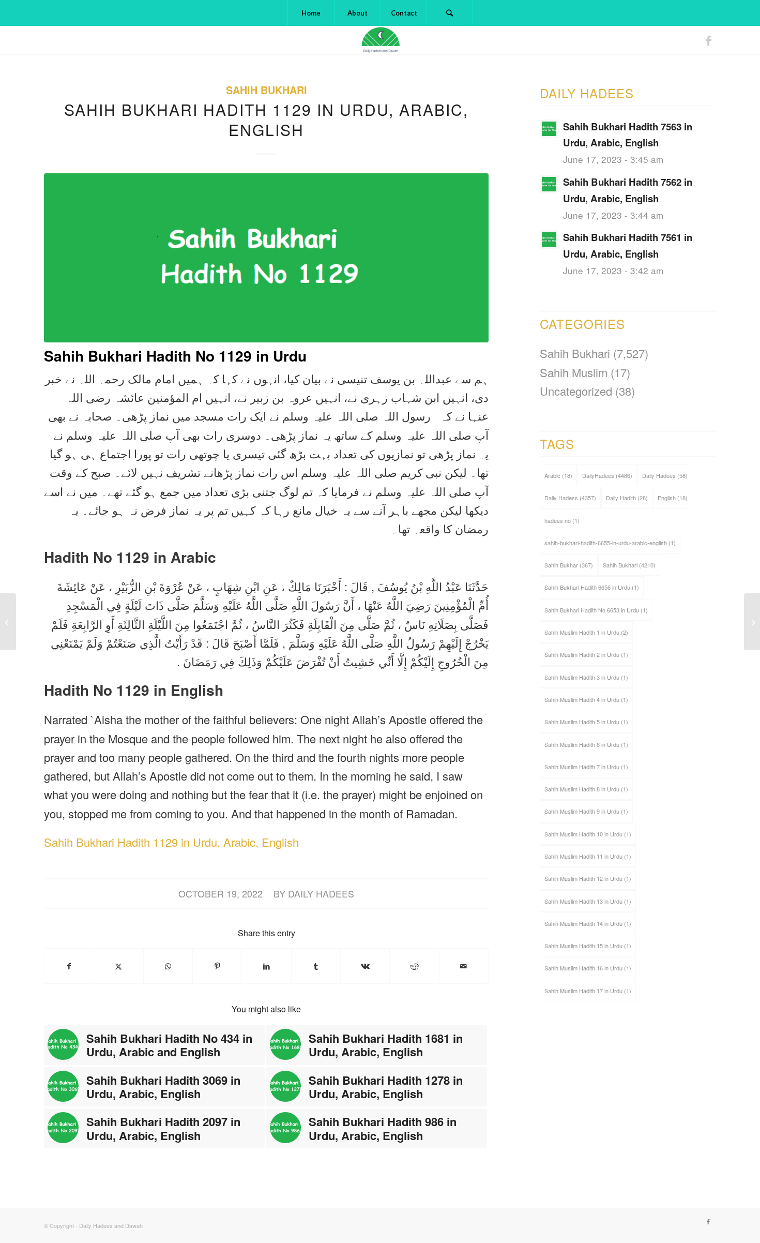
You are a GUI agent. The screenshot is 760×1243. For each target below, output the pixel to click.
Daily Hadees (321, 893)
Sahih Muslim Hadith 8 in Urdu (586, 789)
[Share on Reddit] (414, 966)
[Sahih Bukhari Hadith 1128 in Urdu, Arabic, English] (8, 621)
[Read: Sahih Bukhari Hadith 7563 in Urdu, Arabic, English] (549, 128)
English (673, 497)
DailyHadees (607, 475)
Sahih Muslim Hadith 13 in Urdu (587, 901)
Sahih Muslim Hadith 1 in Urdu (586, 632)
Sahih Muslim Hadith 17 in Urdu (587, 990)
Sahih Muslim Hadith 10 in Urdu (587, 834)
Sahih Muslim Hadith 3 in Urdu (586, 677)
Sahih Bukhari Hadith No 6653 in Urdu (596, 610)
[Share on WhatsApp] (168, 966)
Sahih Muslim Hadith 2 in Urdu (586, 654)
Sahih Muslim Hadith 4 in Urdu (586, 699)
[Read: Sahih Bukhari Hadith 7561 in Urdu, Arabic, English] (549, 239)
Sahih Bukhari (266, 90)
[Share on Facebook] (69, 966)
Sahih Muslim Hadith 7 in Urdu (586, 766)
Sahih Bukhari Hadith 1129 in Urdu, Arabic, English (171, 842)
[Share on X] (118, 966)
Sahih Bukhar (568, 565)
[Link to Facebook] (708, 40)
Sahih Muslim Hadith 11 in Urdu (587, 856)
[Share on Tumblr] (316, 966)
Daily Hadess (570, 497)
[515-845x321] (266, 257)
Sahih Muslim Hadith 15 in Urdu (587, 945)
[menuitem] (310, 13)
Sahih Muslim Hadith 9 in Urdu (586, 811)
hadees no (562, 520)
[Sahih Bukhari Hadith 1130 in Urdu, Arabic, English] (752, 621)
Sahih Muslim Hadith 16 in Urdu (587, 968)
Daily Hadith (627, 497)
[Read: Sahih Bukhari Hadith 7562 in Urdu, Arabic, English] (549, 184)
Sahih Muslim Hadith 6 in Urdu (586, 744)
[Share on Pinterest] (217, 966)
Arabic (558, 475)
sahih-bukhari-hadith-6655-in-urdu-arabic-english (610, 542)
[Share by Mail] (463, 966)
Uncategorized (576, 391)
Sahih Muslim (573, 372)
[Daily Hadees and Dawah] (380, 40)
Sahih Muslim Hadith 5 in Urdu (586, 721)
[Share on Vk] (365, 966)
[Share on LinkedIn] (266, 966)
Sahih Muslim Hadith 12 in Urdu (587, 878)
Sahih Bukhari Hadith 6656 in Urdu (591, 587)
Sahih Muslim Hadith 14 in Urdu (587, 923)
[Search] (450, 13)
